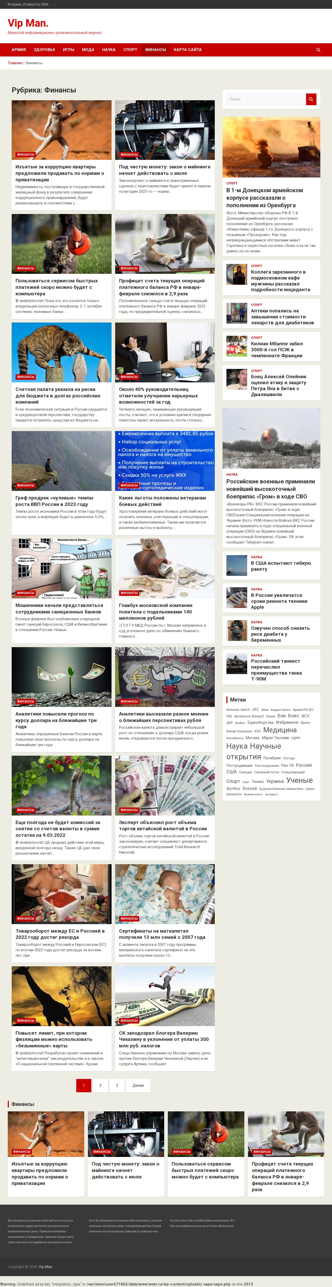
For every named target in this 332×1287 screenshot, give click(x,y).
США (231, 771)
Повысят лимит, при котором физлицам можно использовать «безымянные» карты (54, 1039)
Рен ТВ (287, 765)
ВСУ (305, 716)
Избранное (287, 722)
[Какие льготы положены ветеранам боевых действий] (165, 461)
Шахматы (234, 794)
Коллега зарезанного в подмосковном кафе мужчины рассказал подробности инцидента (280, 280)
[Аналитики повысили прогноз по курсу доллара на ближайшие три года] (61, 677)
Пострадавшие (239, 765)
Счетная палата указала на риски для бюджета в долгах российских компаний (58, 395)
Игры (68, 49)
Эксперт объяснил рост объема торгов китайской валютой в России (163, 825)
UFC (255, 709)
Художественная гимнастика (281, 789)
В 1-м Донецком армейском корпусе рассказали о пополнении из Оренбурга (264, 197)
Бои (282, 715)
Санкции (245, 772)
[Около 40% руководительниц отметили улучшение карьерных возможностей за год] (165, 353)
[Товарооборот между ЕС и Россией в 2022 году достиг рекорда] (61, 894)
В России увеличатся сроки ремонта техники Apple (279, 601)
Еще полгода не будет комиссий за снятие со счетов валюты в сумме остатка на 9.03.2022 (58, 828)
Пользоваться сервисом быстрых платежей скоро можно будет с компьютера (57, 287)
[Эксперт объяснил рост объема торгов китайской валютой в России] (165, 785)
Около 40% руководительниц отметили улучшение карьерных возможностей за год (158, 395)
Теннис (258, 782)
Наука (109, 49)
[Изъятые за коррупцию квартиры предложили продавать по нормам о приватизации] (61, 130)
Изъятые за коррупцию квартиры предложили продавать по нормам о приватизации (60, 173)
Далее (138, 1085)
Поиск (311, 99)
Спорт (130, 49)
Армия (19, 49)
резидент (271, 794)
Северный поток (266, 772)
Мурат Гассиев (275, 737)
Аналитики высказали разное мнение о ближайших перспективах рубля (164, 717)
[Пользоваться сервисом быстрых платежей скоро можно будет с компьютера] (61, 244)
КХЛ (257, 731)
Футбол (233, 788)
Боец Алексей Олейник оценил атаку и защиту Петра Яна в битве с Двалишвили (278, 385)
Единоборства (261, 722)
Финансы (155, 49)
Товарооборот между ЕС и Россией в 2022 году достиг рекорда (60, 934)
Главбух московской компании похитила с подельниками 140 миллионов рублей (155, 611)
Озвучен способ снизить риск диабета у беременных (280, 634)
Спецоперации (293, 772)
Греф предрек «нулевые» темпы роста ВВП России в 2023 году (54, 501)
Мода (88, 49)
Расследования (267, 766)
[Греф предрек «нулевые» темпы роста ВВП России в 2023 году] (61, 461)
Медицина (280, 730)
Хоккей (250, 788)
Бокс (293, 716)
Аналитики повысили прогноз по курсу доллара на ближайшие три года (56, 720)
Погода (289, 758)
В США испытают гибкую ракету (281, 566)
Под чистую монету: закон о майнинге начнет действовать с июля (165, 170)
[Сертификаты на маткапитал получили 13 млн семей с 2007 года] (165, 894)
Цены (310, 789)
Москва (252, 738)
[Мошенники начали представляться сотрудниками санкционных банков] (61, 569)
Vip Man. (28, 23)
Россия (304, 765)
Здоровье (44, 49)
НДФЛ (295, 738)
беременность (253, 794)
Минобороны (235, 738)
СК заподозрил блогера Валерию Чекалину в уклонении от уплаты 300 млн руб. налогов (164, 1039)
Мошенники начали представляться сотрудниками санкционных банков (59, 608)
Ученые (299, 780)
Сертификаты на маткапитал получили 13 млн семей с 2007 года (162, 934)
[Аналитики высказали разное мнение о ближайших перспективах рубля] (165, 677)
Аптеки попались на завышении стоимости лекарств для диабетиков (282, 317)
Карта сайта (188, 49)
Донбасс (240, 723)
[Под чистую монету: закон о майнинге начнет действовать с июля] (165, 130)
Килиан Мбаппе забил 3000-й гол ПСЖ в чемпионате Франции (277, 350)
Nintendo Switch (238, 710)
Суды (245, 782)
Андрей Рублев (280, 710)
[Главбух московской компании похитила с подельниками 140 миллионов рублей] (165, 569)
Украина (275, 781)
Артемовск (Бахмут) (249, 716)
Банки (270, 716)
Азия (264, 710)
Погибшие (272, 758)
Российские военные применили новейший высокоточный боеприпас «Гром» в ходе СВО (270, 488)
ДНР (229, 723)
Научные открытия (253, 751)
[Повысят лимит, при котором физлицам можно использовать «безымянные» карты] (61, 996)
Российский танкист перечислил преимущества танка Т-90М (276, 670)
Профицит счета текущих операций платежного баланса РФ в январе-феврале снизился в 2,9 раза (162, 287)
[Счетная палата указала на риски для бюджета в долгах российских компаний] (61, 353)
